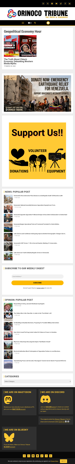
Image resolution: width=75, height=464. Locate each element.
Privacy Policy (54, 461)
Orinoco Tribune (60, 419)
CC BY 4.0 (61, 422)
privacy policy (40, 288)
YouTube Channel (45, 22)
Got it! (63, 461)
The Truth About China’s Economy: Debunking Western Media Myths (18, 61)
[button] (23, 24)
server (51, 407)
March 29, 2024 (11, 66)
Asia (7, 54)
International (14, 54)
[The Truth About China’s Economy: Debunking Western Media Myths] (20, 46)
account (18, 409)
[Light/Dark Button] (30, 23)
